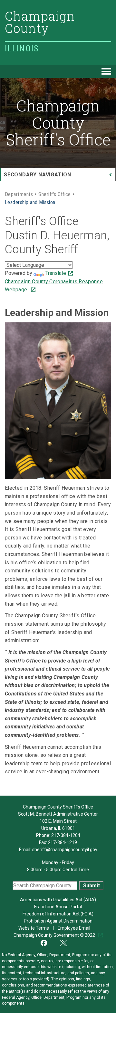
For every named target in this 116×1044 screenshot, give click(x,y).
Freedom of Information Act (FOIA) (58, 913)
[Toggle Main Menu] (106, 71)
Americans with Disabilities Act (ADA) (58, 899)
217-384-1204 (65, 835)
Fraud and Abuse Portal (58, 906)
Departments (19, 193)
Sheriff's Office (54, 193)
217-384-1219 (62, 842)
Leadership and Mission (30, 201)
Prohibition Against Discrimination (58, 921)
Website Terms (34, 928)
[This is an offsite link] (48, 942)
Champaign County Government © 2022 (55, 935)
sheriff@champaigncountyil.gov (64, 849)
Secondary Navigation (37, 175)
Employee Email (74, 928)
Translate (55, 273)
